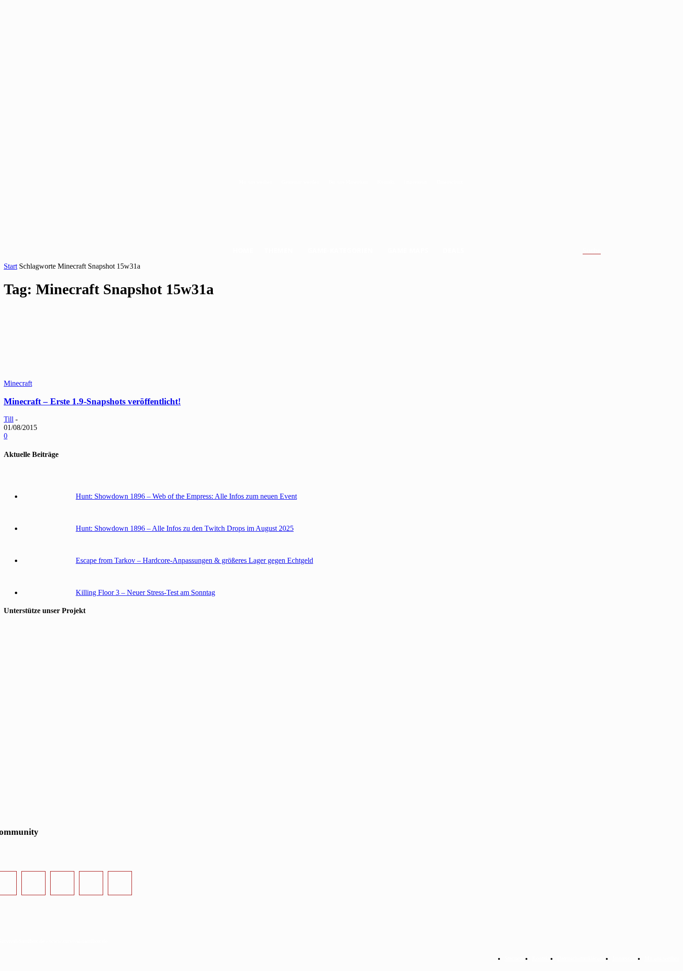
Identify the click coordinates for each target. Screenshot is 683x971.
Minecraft (18, 383)
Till (8, 419)
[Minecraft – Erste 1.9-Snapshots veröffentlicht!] (73, 375)
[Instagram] (33, 883)
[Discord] (91, 883)
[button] (603, 251)
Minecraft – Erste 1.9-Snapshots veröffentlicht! (92, 401)
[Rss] (120, 883)
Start (10, 266)
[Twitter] (62, 883)
